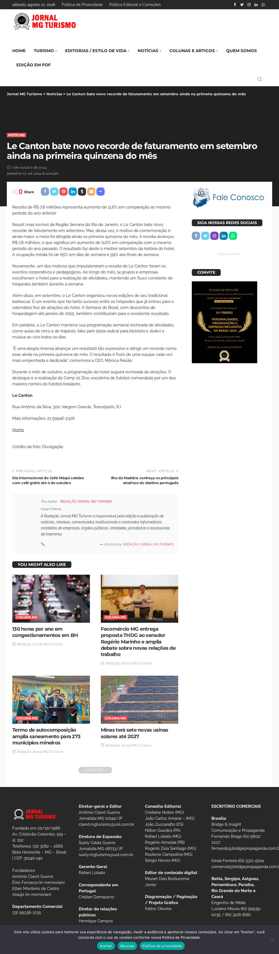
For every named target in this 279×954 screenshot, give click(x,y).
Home (19, 50)
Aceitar (106, 946)
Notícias (148, 50)
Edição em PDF (33, 64)
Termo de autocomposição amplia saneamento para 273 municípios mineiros (46, 736)
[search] (260, 79)
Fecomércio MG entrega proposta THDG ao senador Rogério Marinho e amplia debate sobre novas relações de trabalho (138, 642)
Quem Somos (241, 50)
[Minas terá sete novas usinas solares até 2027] (139, 700)
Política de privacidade (162, 946)
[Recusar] (272, 939)
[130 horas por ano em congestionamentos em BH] (51, 599)
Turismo (44, 50)
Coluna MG (26, 617)
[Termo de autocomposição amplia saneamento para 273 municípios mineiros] (51, 700)
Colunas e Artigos (192, 50)
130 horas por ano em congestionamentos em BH (45, 632)
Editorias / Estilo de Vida (95, 50)
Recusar (127, 946)
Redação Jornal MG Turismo (86, 501)
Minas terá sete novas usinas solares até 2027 (134, 733)
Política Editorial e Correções (135, 4)
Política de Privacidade (82, 4)
